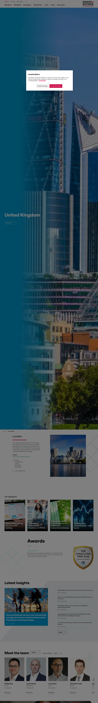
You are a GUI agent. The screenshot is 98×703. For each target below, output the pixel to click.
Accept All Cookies (55, 86)
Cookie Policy (42, 80)
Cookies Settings (43, 86)
